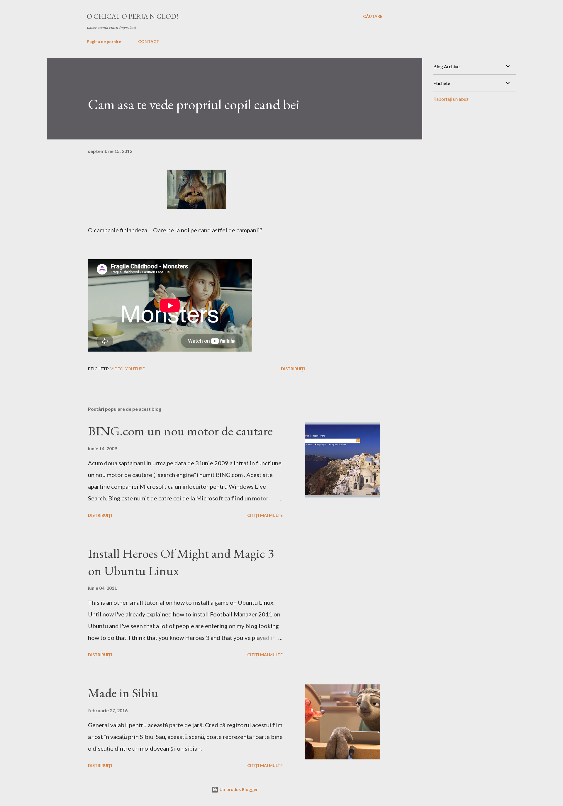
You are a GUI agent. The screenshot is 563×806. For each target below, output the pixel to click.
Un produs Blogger (238, 789)
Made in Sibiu (123, 692)
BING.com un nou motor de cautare (180, 430)
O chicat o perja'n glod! (132, 16)
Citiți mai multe (265, 515)
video (116, 368)
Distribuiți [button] (293, 368)
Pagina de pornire (104, 41)
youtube (135, 368)
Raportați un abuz (451, 99)
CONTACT (148, 41)
